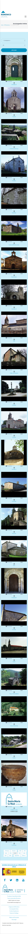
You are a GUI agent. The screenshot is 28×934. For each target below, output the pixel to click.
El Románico (7, 25)
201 (25, 850)
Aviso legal (14, 919)
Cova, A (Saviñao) (14, 725)
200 (20, 850)
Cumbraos (14, 845)
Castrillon (14, 212)
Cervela (14, 437)
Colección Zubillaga (14, 913)
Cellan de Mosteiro (14, 373)
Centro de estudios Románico (14, 898)
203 (11, 853)
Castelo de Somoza (14, 148)
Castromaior (14, 277)
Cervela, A (14, 469)
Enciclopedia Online (14, 909)
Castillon (14, 180)
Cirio (14, 565)
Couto (14, 661)
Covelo (14, 790)
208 (10, 855)
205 (20, 853)
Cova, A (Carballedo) (14, 693)
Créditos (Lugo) (14, 809)
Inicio (2, 25)
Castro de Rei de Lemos (14, 244)
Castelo (14, 116)
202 (6, 853)
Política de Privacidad (14, 917)
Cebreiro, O (14, 309)
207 (6, 855)
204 (15, 853)
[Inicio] (9, 14)
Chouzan (14, 533)
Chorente (14, 501)
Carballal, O (14, 84)
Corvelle (14, 629)
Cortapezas (14, 597)
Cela (14, 341)
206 (24, 853)
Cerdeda (14, 405)
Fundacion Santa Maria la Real (14, 896)
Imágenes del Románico (14, 906)
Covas (14, 757)
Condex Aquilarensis (14, 911)
